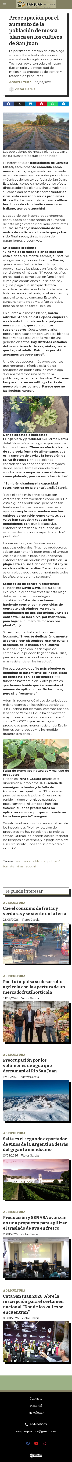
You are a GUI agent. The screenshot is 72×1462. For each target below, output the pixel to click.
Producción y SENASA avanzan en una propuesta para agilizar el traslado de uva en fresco (35, 1223)
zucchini (32, 866)
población (55, 861)
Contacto (36, 1398)
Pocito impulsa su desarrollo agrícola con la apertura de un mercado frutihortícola (34, 987)
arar (19, 861)
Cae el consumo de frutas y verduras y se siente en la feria (34, 911)
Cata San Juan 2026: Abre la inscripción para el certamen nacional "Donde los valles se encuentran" (33, 1304)
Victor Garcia (25, 89)
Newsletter (36, 1413)
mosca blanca (34, 861)
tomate (8, 866)
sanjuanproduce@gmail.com (36, 1431)
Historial (36, 1406)
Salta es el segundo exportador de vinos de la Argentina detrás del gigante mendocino (35, 1144)
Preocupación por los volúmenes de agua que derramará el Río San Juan (30, 1065)
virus (20, 866)
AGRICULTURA (20, 82)
